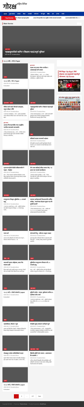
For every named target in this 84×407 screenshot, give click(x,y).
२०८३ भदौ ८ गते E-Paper (11, 81)
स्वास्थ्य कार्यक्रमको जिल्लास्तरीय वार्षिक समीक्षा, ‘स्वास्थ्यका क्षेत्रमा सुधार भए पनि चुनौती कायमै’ (41, 201)
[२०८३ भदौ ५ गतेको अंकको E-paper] (15, 282)
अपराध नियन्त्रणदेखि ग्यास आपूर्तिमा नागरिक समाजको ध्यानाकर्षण (43, 18)
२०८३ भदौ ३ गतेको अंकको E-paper (14, 385)
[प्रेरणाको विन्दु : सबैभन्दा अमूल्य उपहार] (41, 223)
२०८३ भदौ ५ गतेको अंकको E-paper (14, 292)
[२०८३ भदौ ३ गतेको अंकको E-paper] (15, 374)
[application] (69, 85)
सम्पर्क (63, 14)
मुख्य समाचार (12, 14)
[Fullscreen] (78, 90)
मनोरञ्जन (36, 14)
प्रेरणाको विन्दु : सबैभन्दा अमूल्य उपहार (40, 233)
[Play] (60, 90)
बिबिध (48, 14)
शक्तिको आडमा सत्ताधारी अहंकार (39, 138)
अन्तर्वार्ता (30, 14)
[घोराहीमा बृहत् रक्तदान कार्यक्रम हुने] (41, 314)
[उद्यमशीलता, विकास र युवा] (15, 314)
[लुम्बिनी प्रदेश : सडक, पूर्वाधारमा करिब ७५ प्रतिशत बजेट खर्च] (41, 282)
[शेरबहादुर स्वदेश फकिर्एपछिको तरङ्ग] (15, 343)
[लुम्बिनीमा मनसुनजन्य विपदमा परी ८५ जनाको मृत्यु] (41, 252)
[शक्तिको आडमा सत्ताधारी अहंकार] (41, 128)
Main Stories (8, 24)
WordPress (43, 404)
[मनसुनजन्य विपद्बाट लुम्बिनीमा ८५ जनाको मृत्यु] (15, 189)
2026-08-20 (33, 358)
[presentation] (78, 23)
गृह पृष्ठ (5, 14)
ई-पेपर (57, 14)
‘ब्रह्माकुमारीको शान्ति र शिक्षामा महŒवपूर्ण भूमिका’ (25, 51)
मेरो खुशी (43, 14)
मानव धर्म (6, 233)
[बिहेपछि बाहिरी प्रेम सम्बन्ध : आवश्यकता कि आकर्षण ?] (41, 343)
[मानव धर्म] (15, 223)
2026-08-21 (33, 267)
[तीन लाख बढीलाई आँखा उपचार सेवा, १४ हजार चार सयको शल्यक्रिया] (41, 157)
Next (39, 396)
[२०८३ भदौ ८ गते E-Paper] (15, 71)
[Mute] (75, 90)
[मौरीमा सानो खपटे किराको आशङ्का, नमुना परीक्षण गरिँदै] (15, 97)
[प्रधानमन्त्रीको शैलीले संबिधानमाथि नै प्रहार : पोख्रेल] (15, 157)
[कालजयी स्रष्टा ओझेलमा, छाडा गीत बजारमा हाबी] (15, 252)
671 (33, 396)
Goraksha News (16, 54)
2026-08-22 (7, 172)
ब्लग (53, 14)
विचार (24, 14)
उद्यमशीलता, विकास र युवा (11, 324)
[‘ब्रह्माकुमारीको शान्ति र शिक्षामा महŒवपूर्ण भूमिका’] (41, 97)
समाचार (19, 14)
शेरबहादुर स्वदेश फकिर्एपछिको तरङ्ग (13, 353)
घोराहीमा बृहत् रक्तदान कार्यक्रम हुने (40, 324)
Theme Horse (23, 404)
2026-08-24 (8, 54)
